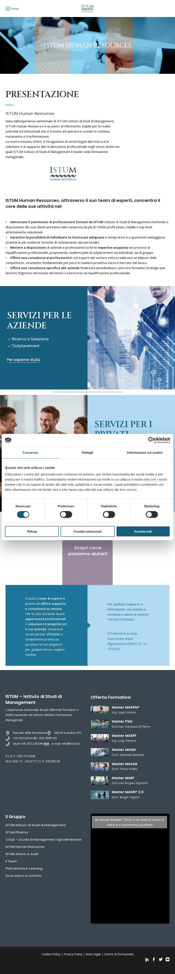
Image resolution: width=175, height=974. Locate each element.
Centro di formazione (119, 954)
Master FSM (122, 721)
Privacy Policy (73, 954)
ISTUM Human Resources (25, 846)
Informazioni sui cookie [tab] (144, 452)
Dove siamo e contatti (23, 875)
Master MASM (124, 749)
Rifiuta (32, 531)
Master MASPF (124, 735)
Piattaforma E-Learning (24, 868)
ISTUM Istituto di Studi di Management (36, 825)
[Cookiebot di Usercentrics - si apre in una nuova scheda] (151, 440)
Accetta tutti (143, 531)
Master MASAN (124, 764)
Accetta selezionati (87, 531)
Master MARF (123, 778)
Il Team (11, 861)
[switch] (66, 514)
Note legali (93, 954)
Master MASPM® (126, 707)
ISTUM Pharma (17, 832)
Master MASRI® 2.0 (128, 792)
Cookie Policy (51, 954)
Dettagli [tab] (87, 452)
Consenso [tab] (30, 452)
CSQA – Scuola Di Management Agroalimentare (43, 839)
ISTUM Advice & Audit (22, 854)
